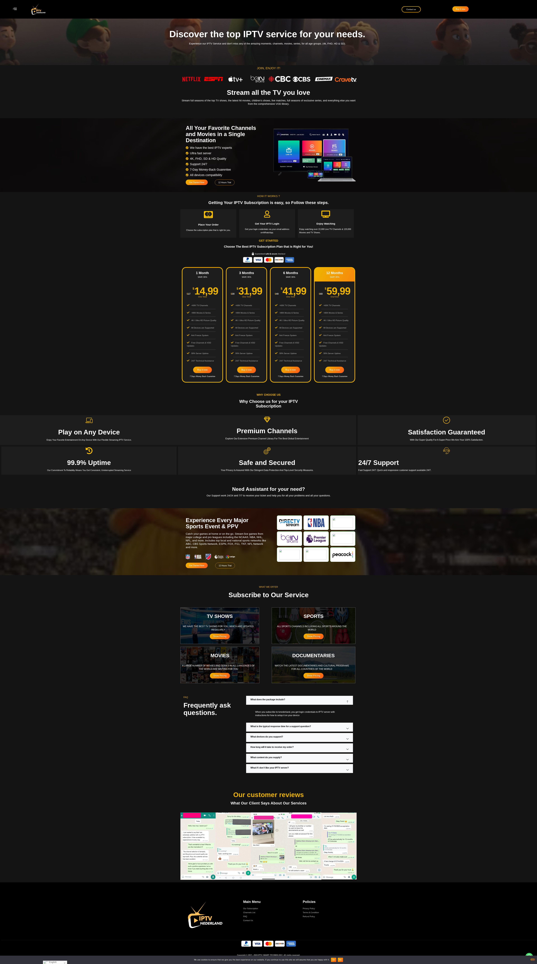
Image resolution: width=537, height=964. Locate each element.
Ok (333, 960)
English (53, 962)
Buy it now (202, 370)
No (340, 960)
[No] (532, 959)
